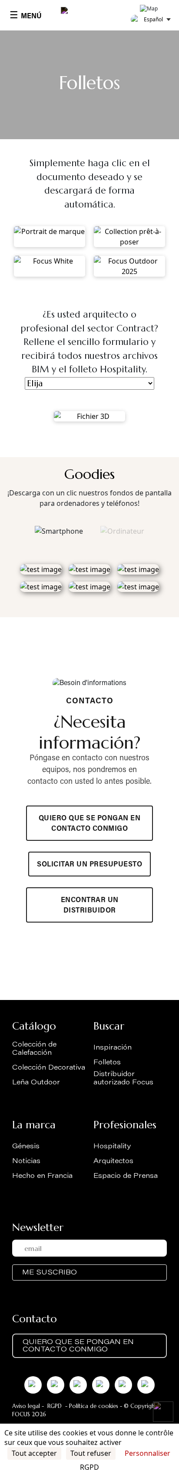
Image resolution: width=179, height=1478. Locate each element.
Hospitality (112, 1146)
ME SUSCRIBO (49, 1272)
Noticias (26, 1161)
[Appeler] (163, 1411)
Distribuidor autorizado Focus (123, 1078)
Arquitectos (113, 1161)
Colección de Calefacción (34, 1049)
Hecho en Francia (42, 1176)
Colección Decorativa (48, 1067)
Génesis (26, 1146)
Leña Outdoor (36, 1082)
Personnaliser (147, 1453)
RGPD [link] (89, 1467)
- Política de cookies (90, 1406)
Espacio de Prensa (125, 1176)
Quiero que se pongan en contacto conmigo (90, 824)
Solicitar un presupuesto (89, 864)
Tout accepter (34, 1453)
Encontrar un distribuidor (90, 905)
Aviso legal (26, 1406)
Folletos (107, 1062)
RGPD (54, 1406)
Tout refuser (90, 1453)
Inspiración (112, 1047)
